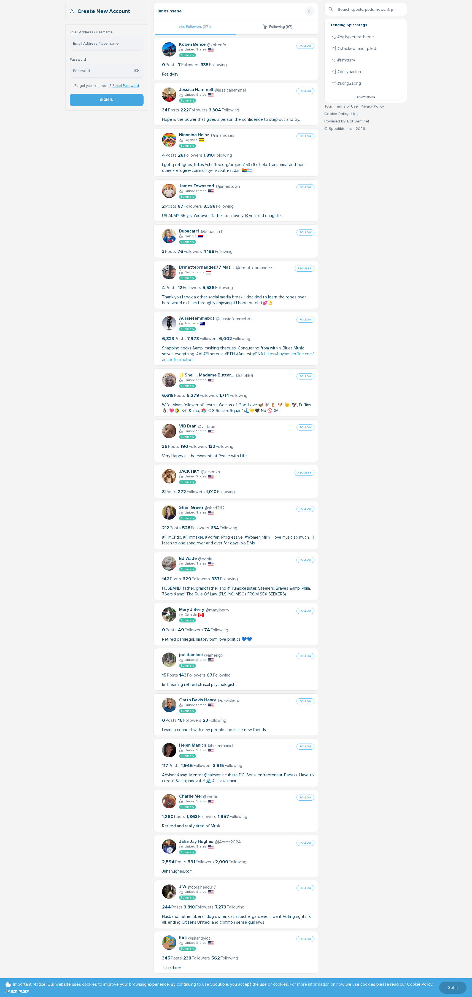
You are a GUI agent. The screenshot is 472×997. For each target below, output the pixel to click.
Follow (305, 45)
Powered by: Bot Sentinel (346, 121)
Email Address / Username (91, 32)
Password (78, 60)
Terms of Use (346, 106)
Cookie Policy (336, 113)
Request (304, 268)
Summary (187, 55)
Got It (452, 987)
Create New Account (103, 11)
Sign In (106, 100)
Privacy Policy (372, 106)
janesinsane (170, 11)
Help (355, 113)
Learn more (17, 991)
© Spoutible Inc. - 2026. (345, 128)
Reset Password (125, 86)
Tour (328, 106)
